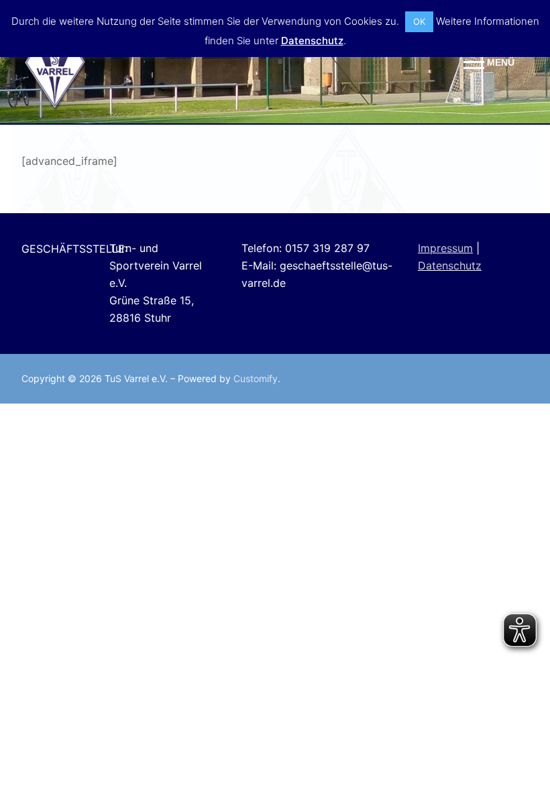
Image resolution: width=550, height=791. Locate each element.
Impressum (445, 248)
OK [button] (419, 21)
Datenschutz (450, 265)
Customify (255, 378)
